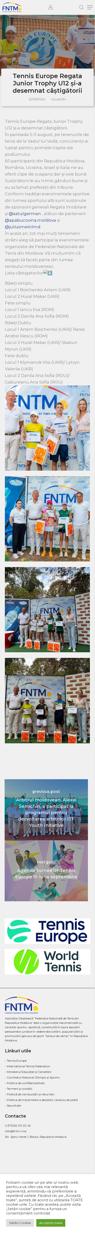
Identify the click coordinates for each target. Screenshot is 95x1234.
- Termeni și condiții (18, 1088)
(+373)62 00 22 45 (17, 1125)
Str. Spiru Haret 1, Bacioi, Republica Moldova (35, 1137)
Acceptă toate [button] (50, 1223)
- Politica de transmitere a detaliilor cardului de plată (41, 1100)
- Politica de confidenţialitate (25, 1083)
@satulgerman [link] (25, 213)
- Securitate (13, 1105)
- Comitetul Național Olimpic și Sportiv (32, 1077)
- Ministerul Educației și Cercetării (28, 1072)
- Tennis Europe (16, 1060)
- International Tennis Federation (27, 1066)
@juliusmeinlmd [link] (22, 226)
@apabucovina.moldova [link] (30, 220)
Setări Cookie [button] (20, 1223)
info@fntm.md (15, 1131)
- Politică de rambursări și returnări (29, 1094)
